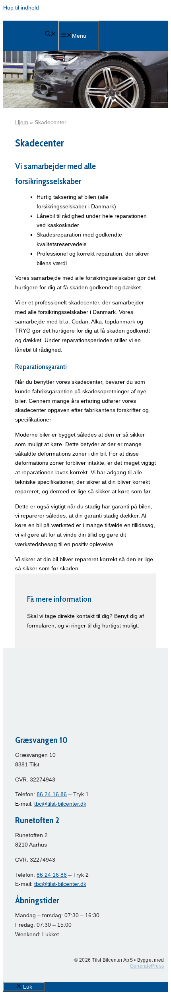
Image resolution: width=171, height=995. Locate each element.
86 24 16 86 (52, 794)
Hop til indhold (21, 7)
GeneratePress (147, 966)
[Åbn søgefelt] (50, 34)
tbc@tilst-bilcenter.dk (60, 804)
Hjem (21, 122)
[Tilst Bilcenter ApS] (29, 56)
